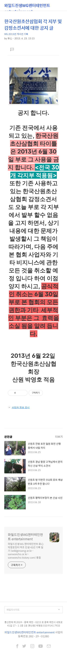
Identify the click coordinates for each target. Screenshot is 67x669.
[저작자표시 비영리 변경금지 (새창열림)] (48, 392)
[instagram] (32, 646)
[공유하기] (19, 393)
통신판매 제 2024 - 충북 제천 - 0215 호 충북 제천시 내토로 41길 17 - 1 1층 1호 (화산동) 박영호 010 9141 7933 (33, 624)
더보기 (59, 436)
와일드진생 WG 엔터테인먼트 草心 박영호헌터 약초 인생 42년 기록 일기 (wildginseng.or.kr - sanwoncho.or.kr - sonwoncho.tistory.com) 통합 (26, 550)
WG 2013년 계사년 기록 (16, 34)
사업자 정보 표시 (20, 407)
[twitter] (24, 646)
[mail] (49, 646)
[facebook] (17, 646)
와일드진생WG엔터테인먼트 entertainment (27, 6)
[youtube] (40, 646)
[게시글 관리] (23, 393)
